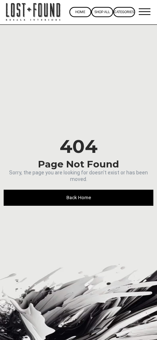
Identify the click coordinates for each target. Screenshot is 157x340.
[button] (144, 12)
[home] (33, 12)
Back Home (78, 197)
